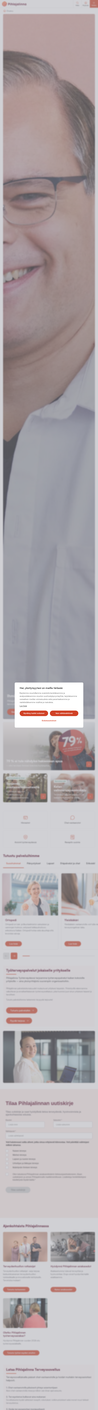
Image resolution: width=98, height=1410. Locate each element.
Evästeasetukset (49, 721)
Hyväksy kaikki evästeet (33, 713)
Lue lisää (23, 706)
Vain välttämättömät (64, 713)
